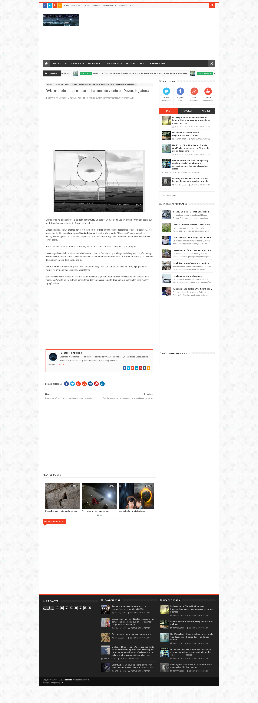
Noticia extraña (62, 84)
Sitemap (96, 5)
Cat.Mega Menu (158, 63)
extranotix (68, 680)
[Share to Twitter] (51, 506)
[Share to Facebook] (48, 506)
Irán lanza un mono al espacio (187, 276)
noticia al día (61, 73)
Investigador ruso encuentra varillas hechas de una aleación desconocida (190, 179)
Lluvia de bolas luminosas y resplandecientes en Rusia (185, 133)
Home (66, 5)
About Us (75, 5)
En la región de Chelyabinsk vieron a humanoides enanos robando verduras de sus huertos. (191, 120)
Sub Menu (76, 63)
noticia (74, 486)
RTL (131, 5)
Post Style (58, 63)
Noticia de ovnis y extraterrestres (102, 98)
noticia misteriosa (180, 73)
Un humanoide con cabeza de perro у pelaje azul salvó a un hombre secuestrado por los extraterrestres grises (190, 164)
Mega (129, 63)
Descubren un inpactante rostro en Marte (132, 634)
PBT (62, 683)
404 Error (123, 5)
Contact (87, 5)
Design (142, 63)
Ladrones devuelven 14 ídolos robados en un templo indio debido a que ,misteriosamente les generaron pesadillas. (133, 622)
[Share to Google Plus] (54, 506)
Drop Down (108, 5)
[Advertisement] (161, 34)
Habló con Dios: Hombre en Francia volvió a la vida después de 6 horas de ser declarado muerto (116, 73)
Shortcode (94, 63)
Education (113, 63)
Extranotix (60, 364)
